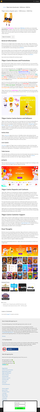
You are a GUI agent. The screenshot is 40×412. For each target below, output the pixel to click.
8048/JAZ (22, 47)
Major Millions (5, 395)
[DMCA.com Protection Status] (5, 364)
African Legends (5, 388)
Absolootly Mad (5, 376)
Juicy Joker (4, 382)
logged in (9, 314)
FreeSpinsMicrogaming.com (7, 332)
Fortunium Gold (5, 379)
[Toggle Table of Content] (12, 37)
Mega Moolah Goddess (6, 371)
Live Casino (4, 145)
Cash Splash (4, 398)
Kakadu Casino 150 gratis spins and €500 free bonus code (14, 304)
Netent (3, 125)
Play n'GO (10, 125)
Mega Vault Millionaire (6, 373)
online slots (7, 135)
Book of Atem (5, 390)
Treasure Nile (5, 396)
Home (4, 7)
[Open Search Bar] (34, 1)
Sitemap (3, 336)
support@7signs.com (25, 223)
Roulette (33, 155)
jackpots (31, 54)
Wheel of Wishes (5, 374)
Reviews (4, 302)
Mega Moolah (5, 368)
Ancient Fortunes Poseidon (7, 369)
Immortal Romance (6, 384)
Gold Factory (4, 399)
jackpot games (12, 162)
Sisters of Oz (4, 381)
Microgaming (31, 124)
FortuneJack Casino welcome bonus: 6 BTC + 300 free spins (15, 305)
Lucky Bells (4, 393)
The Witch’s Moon (5, 391)
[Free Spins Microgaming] (1, 1)
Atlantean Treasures (6, 378)
